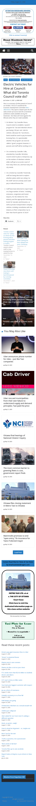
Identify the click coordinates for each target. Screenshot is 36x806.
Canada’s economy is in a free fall (12, 695)
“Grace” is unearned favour (10, 657)
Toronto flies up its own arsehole (13, 749)
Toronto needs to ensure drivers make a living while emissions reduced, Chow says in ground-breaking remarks (18, 299)
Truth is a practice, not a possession (14, 739)
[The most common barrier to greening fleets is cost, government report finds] (18, 448)
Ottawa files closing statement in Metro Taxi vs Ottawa (17, 504)
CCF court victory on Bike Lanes (12, 680)
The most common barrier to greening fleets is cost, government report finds (16, 470)
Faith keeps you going (9, 700)
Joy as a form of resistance (10, 690)
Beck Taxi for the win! (9, 733)
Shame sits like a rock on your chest (13, 667)
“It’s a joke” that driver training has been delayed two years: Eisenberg (22, 241)
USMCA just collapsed (9, 711)
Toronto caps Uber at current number (17, 321)
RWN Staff (19, 100)
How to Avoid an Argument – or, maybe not (16, 728)
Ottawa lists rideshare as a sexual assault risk (17, 706)
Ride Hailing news (14, 79)
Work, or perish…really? (9, 723)
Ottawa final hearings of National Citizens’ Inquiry (14, 436)
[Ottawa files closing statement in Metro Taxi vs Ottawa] (18, 483)
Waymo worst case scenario (11, 662)
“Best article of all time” (9, 744)
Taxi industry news (27, 79)
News (5, 79)
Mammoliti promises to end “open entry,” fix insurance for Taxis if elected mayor (16, 538)
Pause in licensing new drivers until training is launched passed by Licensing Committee (8, 274)
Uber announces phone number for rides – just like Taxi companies (17, 359)
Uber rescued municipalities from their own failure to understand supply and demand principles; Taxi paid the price (17, 402)
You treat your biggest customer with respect (17, 685)
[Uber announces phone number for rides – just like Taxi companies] (18, 337)
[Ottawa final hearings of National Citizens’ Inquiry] (18, 416)
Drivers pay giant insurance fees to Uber (15, 652)
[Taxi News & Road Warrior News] (4, 50)
